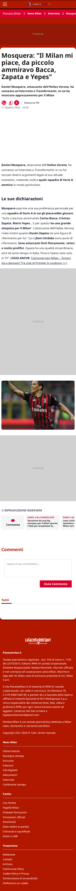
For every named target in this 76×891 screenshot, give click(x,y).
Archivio (7, 864)
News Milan (34, 13)
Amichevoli (9, 821)
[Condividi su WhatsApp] (3, 102)
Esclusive (8, 760)
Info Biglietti (10, 770)
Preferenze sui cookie (15, 883)
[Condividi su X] (16, 102)
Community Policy (13, 869)
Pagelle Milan (11, 807)
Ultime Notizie (11, 751)
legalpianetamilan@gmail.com (21, 714)
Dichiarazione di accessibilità (20, 878)
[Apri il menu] (5, 4)
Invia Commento (56, 584)
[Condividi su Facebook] (10, 102)
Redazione (9, 854)
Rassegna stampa (13, 756)
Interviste (54, 13)
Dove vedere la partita (16, 826)
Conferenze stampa (14, 784)
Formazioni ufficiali (14, 817)
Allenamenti (10, 775)
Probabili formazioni (15, 812)
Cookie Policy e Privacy (16, 873)
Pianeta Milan (12, 13)
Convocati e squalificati (16, 831)
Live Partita (9, 802)
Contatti (7, 859)
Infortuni (8, 765)
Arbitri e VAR (10, 836)
